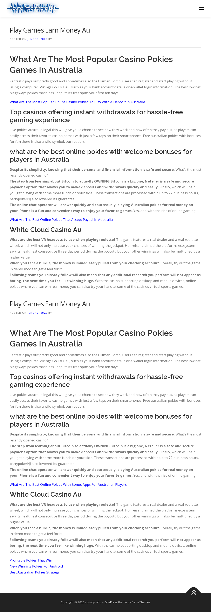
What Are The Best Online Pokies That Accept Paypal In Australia (61, 219)
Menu (201, 8)
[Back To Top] (193, 592)
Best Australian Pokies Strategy (35, 572)
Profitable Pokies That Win (31, 560)
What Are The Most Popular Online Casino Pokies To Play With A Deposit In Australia (77, 101)
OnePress (110, 602)
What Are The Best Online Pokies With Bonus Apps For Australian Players (68, 484)
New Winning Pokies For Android (36, 566)
